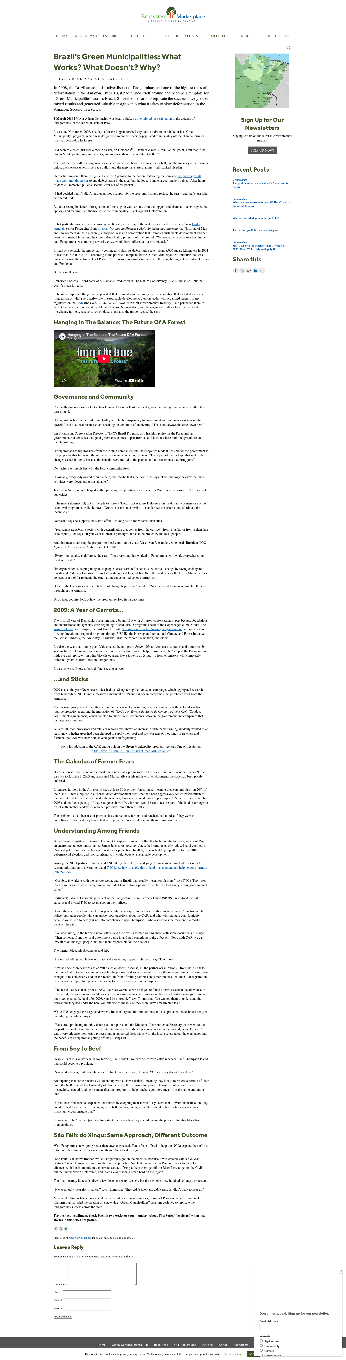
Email (58, 1300)
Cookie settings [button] (234, 1354)
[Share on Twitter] (242, 270)
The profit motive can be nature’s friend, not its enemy (260, 183)
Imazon (103, 228)
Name (58, 1292)
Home (101, 1344)
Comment (60, 1284)
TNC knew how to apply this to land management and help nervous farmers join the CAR (130, 869)
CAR (79, 302)
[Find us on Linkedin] (66, 1228)
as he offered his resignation (153, 118)
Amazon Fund (63, 629)
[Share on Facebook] (235, 270)
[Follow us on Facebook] (56, 1228)
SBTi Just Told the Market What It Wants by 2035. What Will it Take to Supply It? (259, 245)
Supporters (278, 35)
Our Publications (181, 35)
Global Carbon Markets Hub (86, 35)
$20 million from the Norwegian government (152, 629)
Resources (139, 35)
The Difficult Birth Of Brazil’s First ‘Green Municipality (130, 750)
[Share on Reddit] (249, 270)
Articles (220, 35)
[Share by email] (262, 270)
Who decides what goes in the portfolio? (256, 218)
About (247, 35)
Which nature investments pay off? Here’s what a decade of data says (261, 202)
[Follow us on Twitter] (61, 1228)
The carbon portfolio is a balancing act (255, 230)
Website (58, 1308)
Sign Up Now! (262, 150)
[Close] (341, 1270)
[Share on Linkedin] (255, 270)
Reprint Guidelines (80, 1237)
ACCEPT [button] (253, 1354)
